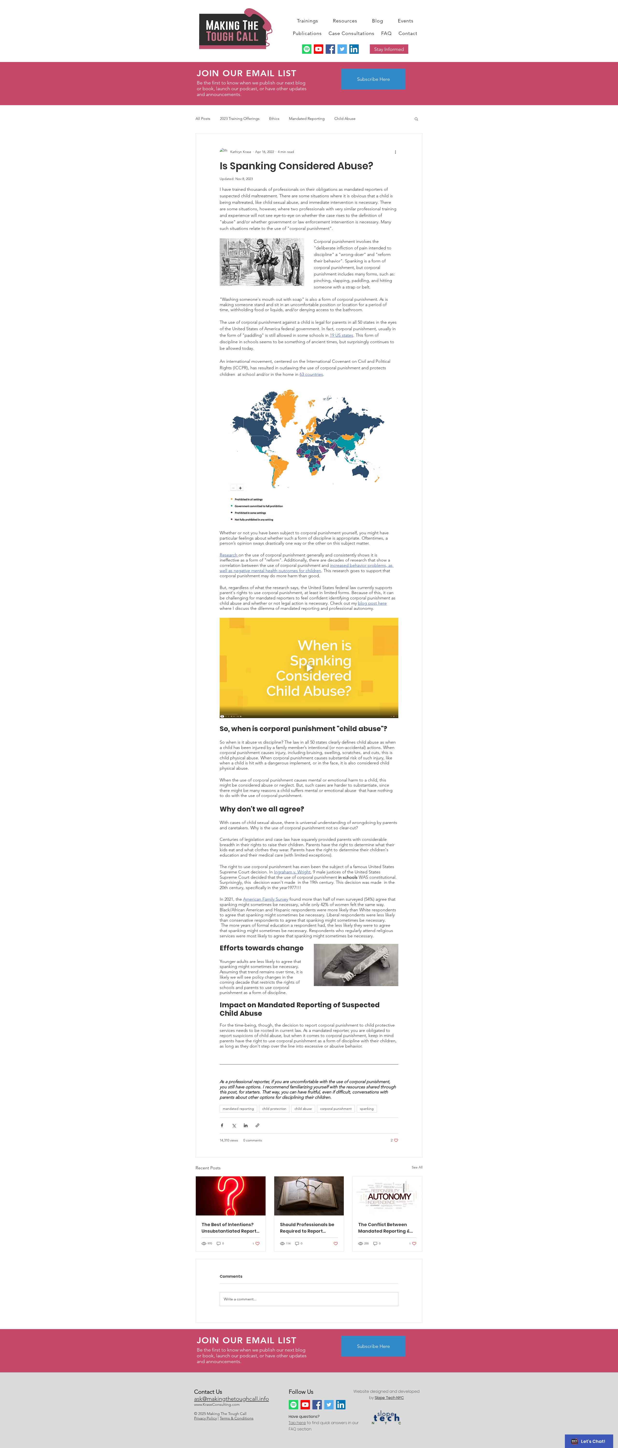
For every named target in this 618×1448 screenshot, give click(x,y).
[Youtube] (318, 49)
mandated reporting (238, 1108)
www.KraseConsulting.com (217, 1404)
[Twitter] (342, 49)
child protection (274, 1108)
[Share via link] (257, 1125)
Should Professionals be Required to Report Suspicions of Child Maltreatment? (307, 1228)
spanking (367, 1108)
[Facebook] (330, 49)
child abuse (303, 1108)
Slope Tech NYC (389, 1397)
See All (417, 1167)
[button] (307, 20)
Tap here (297, 1423)
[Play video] (309, 668)
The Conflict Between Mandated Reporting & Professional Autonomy (385, 1228)
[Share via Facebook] (222, 1125)
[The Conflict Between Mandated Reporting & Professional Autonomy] (387, 1195)
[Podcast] (306, 49)
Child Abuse (345, 118)
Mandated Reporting (307, 118)
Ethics (274, 118)
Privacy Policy (205, 1418)
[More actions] (395, 152)
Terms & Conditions (236, 1418)
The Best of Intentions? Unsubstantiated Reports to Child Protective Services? (230, 1228)
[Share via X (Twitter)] (234, 1125)
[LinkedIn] (354, 49)
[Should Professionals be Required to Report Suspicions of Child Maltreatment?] (309, 1195)
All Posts (203, 118)
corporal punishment (336, 1108)
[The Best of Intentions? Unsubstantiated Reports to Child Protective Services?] (231, 1195)
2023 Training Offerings (240, 118)
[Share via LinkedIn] (245, 1125)
